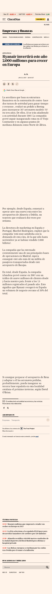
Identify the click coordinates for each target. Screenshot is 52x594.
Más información (7, 431)
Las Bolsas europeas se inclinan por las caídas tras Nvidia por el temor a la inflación (36, 46)
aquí (37, 436)
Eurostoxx (13, 572)
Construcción (37, 37)
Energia (27, 37)
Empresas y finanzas (17, 31)
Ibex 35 (6, 14)
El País (47, 24)
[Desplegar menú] (4, 19)
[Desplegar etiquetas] (48, 420)
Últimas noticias (10, 520)
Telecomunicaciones (16, 37)
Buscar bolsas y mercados (14, 561)
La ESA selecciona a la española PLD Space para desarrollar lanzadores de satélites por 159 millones (24, 532)
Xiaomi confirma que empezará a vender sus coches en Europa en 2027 (23, 525)
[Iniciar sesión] (48, 19)
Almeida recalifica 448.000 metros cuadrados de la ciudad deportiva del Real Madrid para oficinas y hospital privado (25, 540)
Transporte (15, 420)
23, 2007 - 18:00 (26, 78)
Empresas (6, 420)
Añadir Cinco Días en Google (15, 90)
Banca (5, 37)
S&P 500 (22, 14)
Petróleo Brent (40, 14)
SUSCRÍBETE (40, 19)
